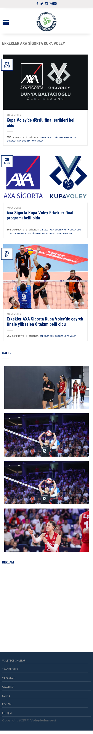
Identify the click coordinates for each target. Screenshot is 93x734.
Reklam (6, 704)
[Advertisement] (34, 605)
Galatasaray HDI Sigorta (26, 233)
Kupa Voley (14, 115)
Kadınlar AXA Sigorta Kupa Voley (58, 137)
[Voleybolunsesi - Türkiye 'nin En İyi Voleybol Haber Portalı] (46, 20)
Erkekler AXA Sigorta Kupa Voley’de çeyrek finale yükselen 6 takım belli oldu (45, 321)
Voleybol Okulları (14, 660)
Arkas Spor (48, 233)
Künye (6, 695)
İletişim (7, 713)
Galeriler (8, 687)
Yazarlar (8, 678)
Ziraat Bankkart (65, 233)
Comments (15, 137)
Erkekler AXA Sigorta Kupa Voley (25, 140)
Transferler (10, 669)
